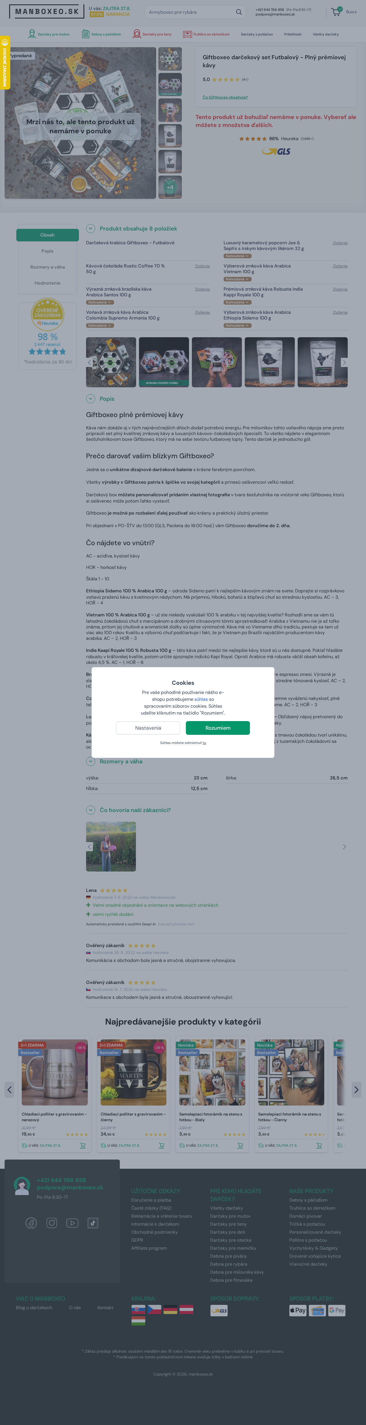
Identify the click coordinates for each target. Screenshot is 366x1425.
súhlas (201, 699)
